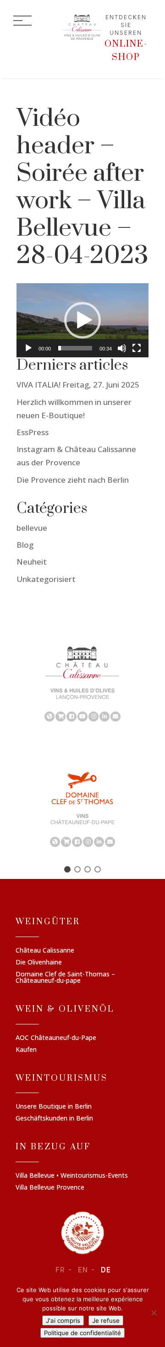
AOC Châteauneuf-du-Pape (56, 1038)
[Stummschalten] (121, 348)
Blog (24, 544)
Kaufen (26, 1050)
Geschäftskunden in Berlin (54, 1118)
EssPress (32, 432)
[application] (82, 320)
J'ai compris (63, 1320)
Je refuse (106, 1320)
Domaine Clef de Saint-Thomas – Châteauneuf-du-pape (65, 978)
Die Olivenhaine (39, 962)
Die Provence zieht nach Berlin (72, 479)
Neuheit (31, 561)
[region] (82, 683)
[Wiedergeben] (28, 348)
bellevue (31, 528)
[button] (82, 320)
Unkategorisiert (46, 579)
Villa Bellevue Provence (50, 1187)
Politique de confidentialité (82, 1332)
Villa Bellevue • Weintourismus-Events (72, 1176)
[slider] (75, 348)
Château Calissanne (45, 950)
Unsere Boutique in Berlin (54, 1106)
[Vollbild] (136, 348)
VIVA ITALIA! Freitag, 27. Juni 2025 (77, 384)
